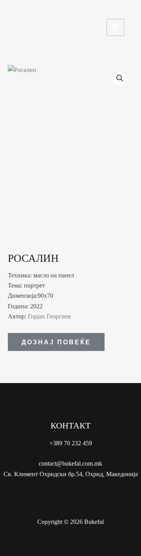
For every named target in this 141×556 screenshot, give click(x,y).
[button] (120, 78)
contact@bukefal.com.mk (70, 463)
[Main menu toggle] (115, 27)
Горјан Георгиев (49, 316)
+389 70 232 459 (70, 443)
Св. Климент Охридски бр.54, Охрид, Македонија (71, 474)
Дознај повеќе (56, 342)
